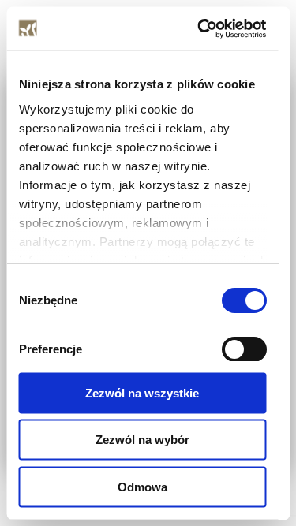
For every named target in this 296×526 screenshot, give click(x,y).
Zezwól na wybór (142, 439)
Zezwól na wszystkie (142, 392)
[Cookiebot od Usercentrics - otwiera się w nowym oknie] (200, 28)
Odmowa (142, 486)
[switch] (243, 349)
